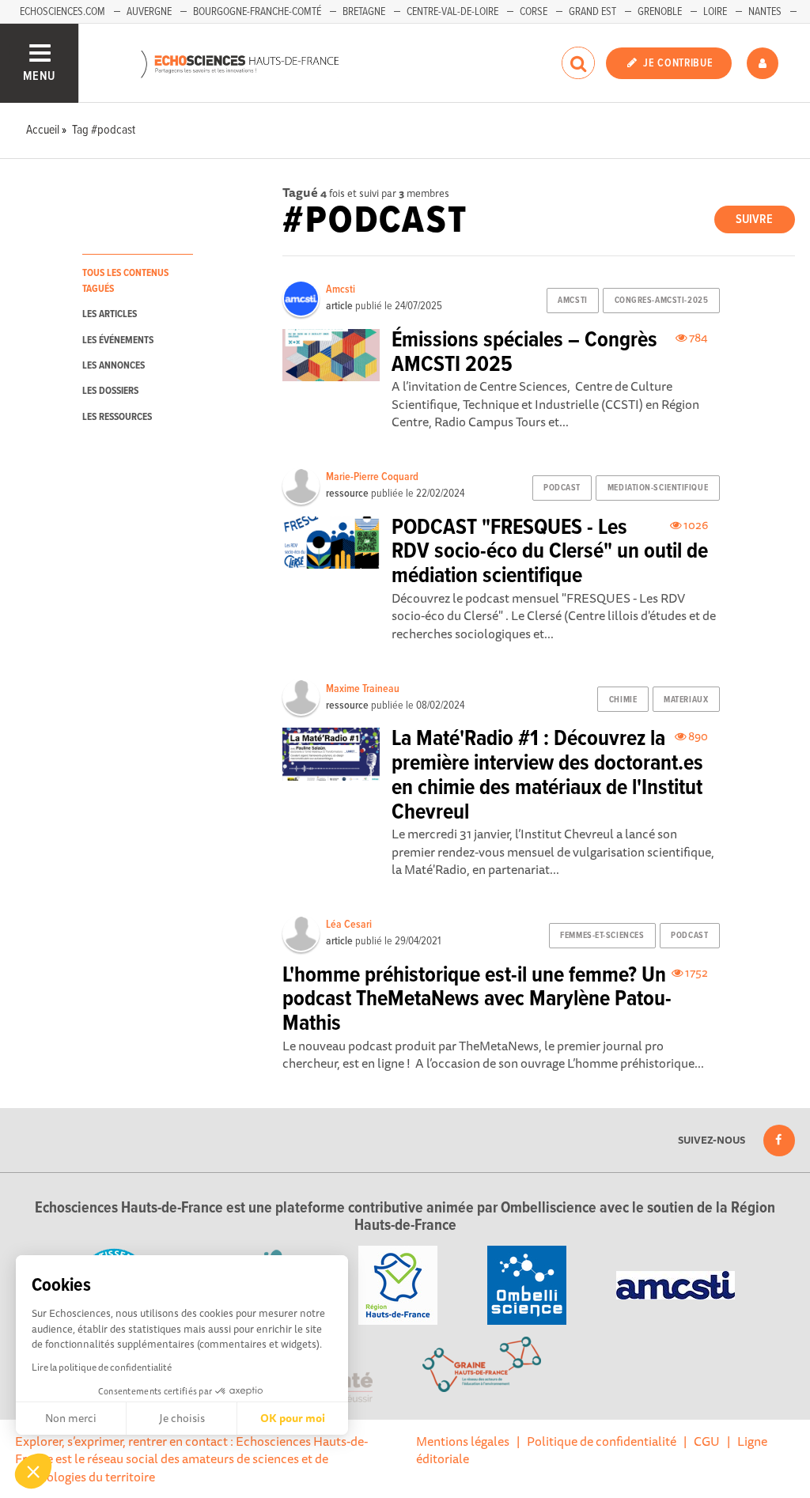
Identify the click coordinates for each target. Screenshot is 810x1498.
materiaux (686, 699)
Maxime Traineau (362, 689)
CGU (707, 1441)
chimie (623, 699)
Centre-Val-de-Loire (452, 12)
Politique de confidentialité (601, 1441)
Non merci (71, 1418)
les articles (109, 314)
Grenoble (660, 12)
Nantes (765, 12)
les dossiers (110, 391)
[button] (33, 1471)
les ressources (117, 417)
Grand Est (592, 12)
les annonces (113, 366)
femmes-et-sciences (602, 935)
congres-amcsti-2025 (662, 300)
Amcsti (340, 289)
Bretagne (364, 12)
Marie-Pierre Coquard (372, 477)
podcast (562, 488)
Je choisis (182, 1418)
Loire (715, 12)
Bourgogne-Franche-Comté (257, 12)
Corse (533, 12)
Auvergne (149, 12)
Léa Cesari (349, 924)
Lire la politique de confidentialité (102, 1367)
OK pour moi (292, 1418)
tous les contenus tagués (125, 281)
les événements (117, 340)
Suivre (754, 219)
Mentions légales (462, 1441)
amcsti (572, 300)
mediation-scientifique (658, 488)
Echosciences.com (62, 12)
